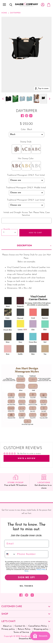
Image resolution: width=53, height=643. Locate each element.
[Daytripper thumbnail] (8, 98)
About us (7, 626)
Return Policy (24, 629)
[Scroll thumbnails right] (49, 99)
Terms (26, 571)
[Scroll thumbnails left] (3, 99)
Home (4, 13)
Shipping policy (41, 629)
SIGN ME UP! (26, 577)
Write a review (26, 458)
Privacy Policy (41, 569)
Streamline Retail (26, 639)
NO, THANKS (26, 586)
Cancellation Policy (37, 626)
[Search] (8, 5)
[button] (26, 246)
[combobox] (10, 554)
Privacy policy (8, 629)
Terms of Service (21, 632)
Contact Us (20, 626)
